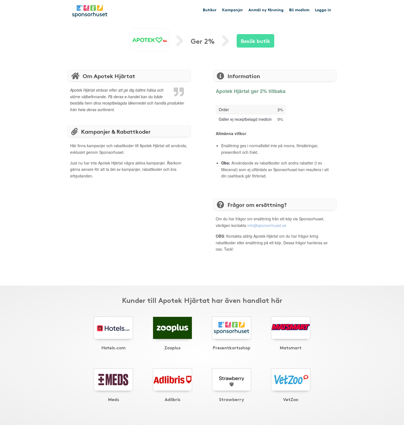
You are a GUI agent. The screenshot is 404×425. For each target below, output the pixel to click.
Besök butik (255, 40)
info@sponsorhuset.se (266, 225)
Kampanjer (232, 9)
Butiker (210, 9)
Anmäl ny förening (266, 9)
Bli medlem (299, 9)
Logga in (323, 9)
